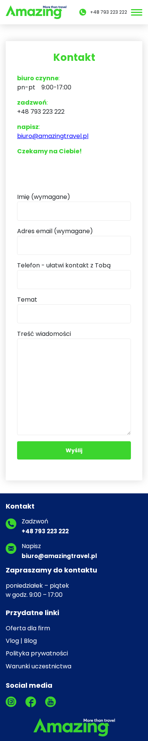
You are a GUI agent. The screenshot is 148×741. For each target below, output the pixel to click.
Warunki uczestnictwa (38, 666)
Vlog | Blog (21, 640)
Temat (27, 299)
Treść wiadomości (44, 333)
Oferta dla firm (28, 628)
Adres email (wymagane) (55, 231)
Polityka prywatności (37, 653)
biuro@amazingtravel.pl (52, 136)
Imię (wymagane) (43, 196)
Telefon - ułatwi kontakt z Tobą (64, 265)
